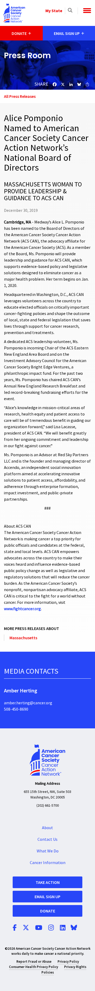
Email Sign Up (47, 896)
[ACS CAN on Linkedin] (62, 928)
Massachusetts (23, 637)
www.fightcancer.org (22, 608)
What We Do (48, 851)
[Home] (14, 12)
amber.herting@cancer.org (28, 703)
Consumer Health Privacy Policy (33, 967)
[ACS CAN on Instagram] (51, 928)
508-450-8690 (16, 709)
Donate (47, 911)
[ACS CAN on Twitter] (26, 928)
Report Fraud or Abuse (33, 961)
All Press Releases (20, 96)
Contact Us (47, 839)
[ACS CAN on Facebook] (15, 928)
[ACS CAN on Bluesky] (74, 928)
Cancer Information (47, 862)
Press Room (27, 55)
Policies (47, 972)
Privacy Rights (75, 967)
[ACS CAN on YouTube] (38, 928)
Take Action (48, 882)
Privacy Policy (68, 961)
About (47, 827)
